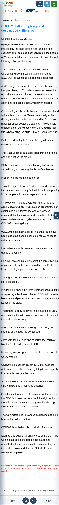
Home (17, 20)
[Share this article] (33, 500)
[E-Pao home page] (25, 500)
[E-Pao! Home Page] (8, 4)
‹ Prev (11, 500)
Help (6, 490)
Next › (48, 500)
